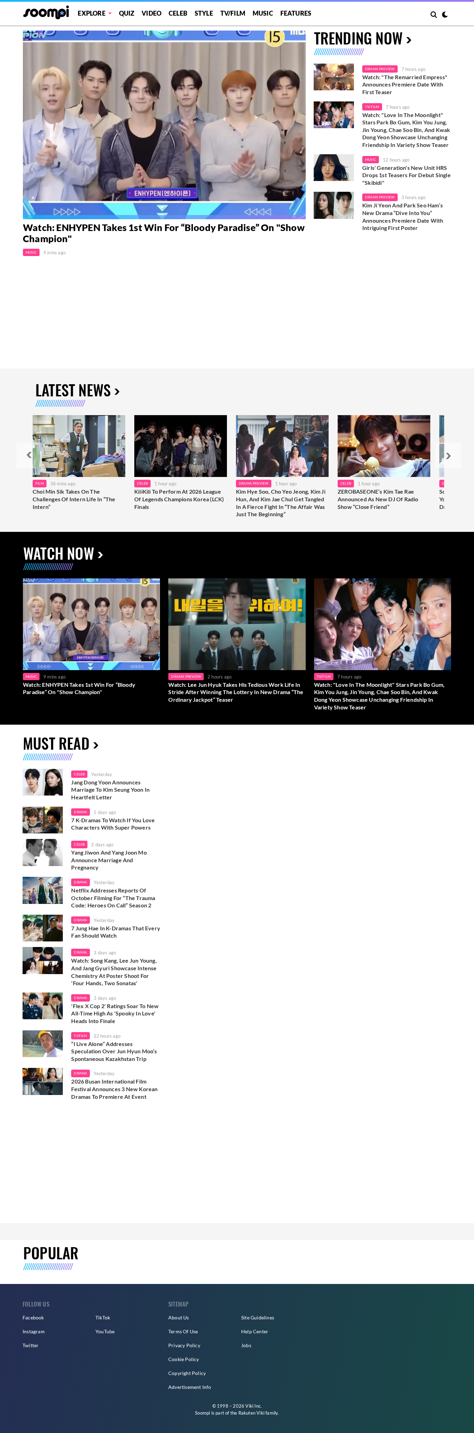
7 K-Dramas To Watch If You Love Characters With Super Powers (113, 824)
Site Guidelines (257, 1317)
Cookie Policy (183, 1359)
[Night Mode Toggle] (444, 15)
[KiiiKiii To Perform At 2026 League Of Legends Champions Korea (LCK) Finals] (180, 446)
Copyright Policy (187, 1373)
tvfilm (80, 1035)
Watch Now (58, 553)
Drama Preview (380, 69)
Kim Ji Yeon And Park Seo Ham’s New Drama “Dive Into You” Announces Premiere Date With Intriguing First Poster (402, 216)
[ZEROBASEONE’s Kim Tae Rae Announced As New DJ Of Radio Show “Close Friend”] (384, 446)
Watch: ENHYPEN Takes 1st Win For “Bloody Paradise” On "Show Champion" (79, 688)
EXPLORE (91, 13)
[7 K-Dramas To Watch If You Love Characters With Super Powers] (43, 820)
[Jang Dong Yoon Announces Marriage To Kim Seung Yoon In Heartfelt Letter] (43, 782)
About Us (178, 1317)
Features (296, 13)
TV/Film (372, 107)
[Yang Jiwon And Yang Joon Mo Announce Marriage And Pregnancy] (43, 852)
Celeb (178, 13)
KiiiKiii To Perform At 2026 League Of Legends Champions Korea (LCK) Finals (179, 499)
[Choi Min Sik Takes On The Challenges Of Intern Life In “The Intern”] (79, 446)
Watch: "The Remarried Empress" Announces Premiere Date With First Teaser (404, 84)
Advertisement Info (189, 1387)
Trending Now (358, 38)
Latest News (73, 390)
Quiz (127, 13)
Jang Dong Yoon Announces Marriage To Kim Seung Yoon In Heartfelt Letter (110, 789)
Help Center (254, 1331)
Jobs (246, 1345)
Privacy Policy (184, 1345)
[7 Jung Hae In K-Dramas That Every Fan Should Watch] (43, 928)
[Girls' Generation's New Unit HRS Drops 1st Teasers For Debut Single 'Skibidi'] (334, 167)
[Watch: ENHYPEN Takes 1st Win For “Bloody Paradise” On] (164, 125)
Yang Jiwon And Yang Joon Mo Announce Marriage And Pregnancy (108, 860)
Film (39, 483)
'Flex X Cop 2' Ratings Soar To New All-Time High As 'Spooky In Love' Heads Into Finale (115, 1013)
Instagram (34, 1331)
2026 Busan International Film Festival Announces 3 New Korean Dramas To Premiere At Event (114, 1089)
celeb (79, 774)
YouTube (105, 1331)
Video (151, 13)
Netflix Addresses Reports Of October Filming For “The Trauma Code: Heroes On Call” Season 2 (113, 897)
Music (263, 13)
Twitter (31, 1345)
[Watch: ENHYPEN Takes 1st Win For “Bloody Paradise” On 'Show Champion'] (91, 624)
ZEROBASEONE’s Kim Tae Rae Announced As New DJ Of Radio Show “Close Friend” (378, 499)
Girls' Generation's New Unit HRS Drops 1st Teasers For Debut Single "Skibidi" (406, 175)
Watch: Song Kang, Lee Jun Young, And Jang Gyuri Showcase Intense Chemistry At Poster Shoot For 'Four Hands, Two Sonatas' (113, 971)
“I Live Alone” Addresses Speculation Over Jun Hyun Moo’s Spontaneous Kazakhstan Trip (114, 1051)
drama (80, 812)
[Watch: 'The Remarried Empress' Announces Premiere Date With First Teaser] (334, 77)
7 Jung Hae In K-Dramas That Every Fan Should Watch (115, 932)
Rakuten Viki (251, 1413)
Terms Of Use (183, 1331)
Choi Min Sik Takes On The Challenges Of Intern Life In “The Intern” (74, 499)
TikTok (102, 1317)
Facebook (33, 1317)
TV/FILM (232, 13)
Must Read (56, 743)
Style (204, 13)
